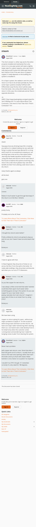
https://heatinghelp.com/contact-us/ (12, 30)
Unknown (8, 185)
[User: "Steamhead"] (3, 57)
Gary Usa (8, 136)
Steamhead (9, 56)
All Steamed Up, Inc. (13, 110)
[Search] (30, 6)
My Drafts (18, 426)
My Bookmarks (18, 422)
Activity (4, 419)
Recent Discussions (7, 417)
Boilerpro (8, 227)
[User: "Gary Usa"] (3, 137)
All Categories (5, 414)
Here (10, 21)
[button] (33, 51)
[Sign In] (33, 6)
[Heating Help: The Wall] (13, 6)
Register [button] (22, 127)
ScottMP (8, 204)
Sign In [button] (12, 127)
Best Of (4, 429)
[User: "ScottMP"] (3, 205)
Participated (5, 431)
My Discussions (6, 424)
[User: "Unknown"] (3, 186)
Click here (5, 36)
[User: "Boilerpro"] (3, 228)
